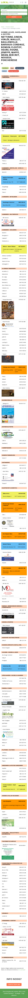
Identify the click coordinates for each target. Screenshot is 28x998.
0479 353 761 (22, 720)
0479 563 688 (22, 321)
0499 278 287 (22, 504)
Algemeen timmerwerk (9, 268)
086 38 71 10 (23, 903)
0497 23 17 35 (22, 726)
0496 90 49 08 (22, 192)
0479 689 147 (22, 518)
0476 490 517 (22, 465)
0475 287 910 (22, 742)
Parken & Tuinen (7, 688)
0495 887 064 (22, 296)
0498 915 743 (22, 881)
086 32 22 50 (23, 274)
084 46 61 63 (22, 403)
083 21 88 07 (23, 598)
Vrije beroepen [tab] (19, 68)
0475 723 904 (22, 112)
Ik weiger (17, 993)
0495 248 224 (22, 440)
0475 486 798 (22, 678)
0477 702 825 (22, 136)
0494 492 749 (22, 80)
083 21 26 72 (23, 528)
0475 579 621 (22, 811)
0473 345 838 (22, 897)
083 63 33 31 (23, 577)
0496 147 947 (22, 953)
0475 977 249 (22, 534)
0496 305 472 (22, 817)
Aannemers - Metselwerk (9, 196)
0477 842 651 (22, 246)
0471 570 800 (22, 776)
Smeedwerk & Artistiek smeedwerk (12, 765)
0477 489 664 (22, 115)
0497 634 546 (22, 884)
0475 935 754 (22, 238)
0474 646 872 (22, 655)
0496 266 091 (22, 785)
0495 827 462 (22, 683)
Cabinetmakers (6, 447)
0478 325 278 (22, 450)
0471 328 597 (22, 625)
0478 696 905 (22, 729)
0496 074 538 (22, 562)
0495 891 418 (22, 217)
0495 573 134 (22, 937)
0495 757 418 (22, 961)
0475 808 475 (22, 345)
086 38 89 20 (23, 923)
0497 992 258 (22, 282)
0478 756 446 (22, 97)
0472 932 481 (22, 580)
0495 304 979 (22, 779)
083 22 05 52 (23, 271)
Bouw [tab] (12, 68)
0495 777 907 (22, 657)
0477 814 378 (22, 723)
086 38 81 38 (22, 145)
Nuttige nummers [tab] (13, 71)
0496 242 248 (22, 870)
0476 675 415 (22, 906)
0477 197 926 (22, 130)
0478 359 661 (22, 382)
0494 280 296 (22, 337)
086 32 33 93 (23, 660)
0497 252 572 (22, 837)
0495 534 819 (22, 892)
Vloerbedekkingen (7, 957)
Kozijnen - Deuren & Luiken (10, 652)
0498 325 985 (22, 552)
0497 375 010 (22, 91)
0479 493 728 (22, 940)
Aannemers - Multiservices (10, 214)
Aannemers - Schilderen (9, 229)
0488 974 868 (22, 761)
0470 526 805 (22, 900)
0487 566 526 (22, 908)
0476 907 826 (22, 493)
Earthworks (6, 462)
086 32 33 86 (23, 468)
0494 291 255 (22, 232)
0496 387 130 (22, 867)
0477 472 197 (22, 710)
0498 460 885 (22, 331)
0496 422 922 (22, 801)
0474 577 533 (22, 544)
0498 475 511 (22, 118)
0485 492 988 (22, 376)
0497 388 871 (22, 388)
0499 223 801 (22, 443)
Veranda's (5, 913)
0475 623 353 (22, 926)
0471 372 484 (22, 458)
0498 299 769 (22, 647)
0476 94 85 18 (22, 163)
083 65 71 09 (23, 160)
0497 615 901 (22, 681)
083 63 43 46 (23, 348)
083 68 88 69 (22, 845)
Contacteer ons (14, 984)
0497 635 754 (22, 264)
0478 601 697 (22, 172)
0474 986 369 (22, 755)
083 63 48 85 (23, 950)
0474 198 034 (22, 350)
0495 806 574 (22, 210)
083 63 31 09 (23, 189)
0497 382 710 (22, 947)
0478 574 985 (22, 342)
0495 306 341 (22, 202)
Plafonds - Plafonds (8, 749)
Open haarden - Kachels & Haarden (12, 675)
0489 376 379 (22, 758)
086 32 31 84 (23, 640)
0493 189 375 (22, 583)
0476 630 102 (22, 828)
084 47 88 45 (23, 740)
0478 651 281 (22, 293)
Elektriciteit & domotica (9, 488)
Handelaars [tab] (5, 68)
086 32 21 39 (23, 774)
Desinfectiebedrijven (8, 455)
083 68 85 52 (23, 339)
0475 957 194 (22, 745)
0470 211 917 (22, 875)
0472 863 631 (22, 94)
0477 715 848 (22, 696)
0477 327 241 (22, 666)
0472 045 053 (22, 186)
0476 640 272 (22, 379)
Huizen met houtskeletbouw (10, 637)
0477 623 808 (22, 613)
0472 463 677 (22, 430)
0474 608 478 (22, 514)
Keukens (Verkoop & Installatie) (11, 645)
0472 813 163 (22, 706)
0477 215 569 (22, 354)
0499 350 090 (22, 878)
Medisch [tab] (4, 71)
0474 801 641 (22, 299)
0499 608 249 (22, 261)
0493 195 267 (22, 814)
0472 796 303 (22, 768)
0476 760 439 (22, 328)
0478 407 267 (22, 483)
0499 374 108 (22, 235)
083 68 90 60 (23, 601)
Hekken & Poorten (7, 622)
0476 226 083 (22, 279)
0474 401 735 (22, 886)
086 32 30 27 (23, 916)
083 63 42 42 (23, 241)
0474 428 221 (22, 895)
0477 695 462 (22, 290)
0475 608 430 (22, 700)
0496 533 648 (22, 872)
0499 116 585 (22, 694)
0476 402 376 (22, 771)
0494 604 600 (22, 752)
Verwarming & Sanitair (9, 920)
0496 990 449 (22, 178)
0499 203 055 (22, 384)
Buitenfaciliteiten (7, 426)
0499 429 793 (22, 255)
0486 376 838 (22, 691)
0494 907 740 (22, 568)
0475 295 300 (22, 258)
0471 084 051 (22, 285)
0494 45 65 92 (22, 288)
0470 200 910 (22, 277)
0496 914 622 (22, 367)
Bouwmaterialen (7, 400)
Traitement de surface (9, 841)
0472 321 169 (22, 471)
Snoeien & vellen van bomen (10, 795)
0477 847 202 (22, 334)
